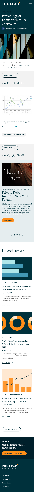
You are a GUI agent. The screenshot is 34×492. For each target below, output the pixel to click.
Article (18, 62)
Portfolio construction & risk (14, 134)
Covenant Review (7, 12)
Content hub (7, 62)
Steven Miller (13, 127)
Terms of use (6, 483)
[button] (3, 235)
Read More (6, 305)
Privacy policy (6, 479)
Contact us (5, 487)
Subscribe (5, 476)
